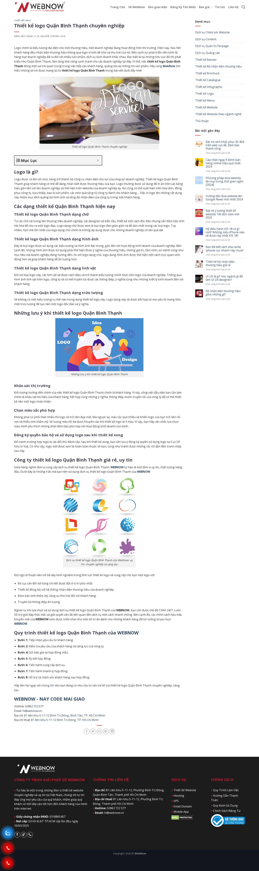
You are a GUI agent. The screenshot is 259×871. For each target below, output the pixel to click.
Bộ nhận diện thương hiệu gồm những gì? (223, 292)
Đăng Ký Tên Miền (183, 7)
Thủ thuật (202, 121)
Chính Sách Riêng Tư (226, 811)
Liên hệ (233, 7)
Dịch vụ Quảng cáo (207, 53)
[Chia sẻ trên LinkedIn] (112, 731)
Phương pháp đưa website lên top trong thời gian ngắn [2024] (224, 181)
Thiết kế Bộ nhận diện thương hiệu (218, 66)
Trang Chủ (117, 7)
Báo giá (204, 7)
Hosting (177, 796)
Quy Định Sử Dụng (224, 805)
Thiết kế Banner (206, 60)
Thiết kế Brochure (207, 73)
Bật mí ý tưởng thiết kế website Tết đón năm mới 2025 (222, 214)
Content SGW (57, 36)
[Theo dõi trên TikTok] (24, 835)
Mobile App (180, 812)
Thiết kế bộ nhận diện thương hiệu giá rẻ (220, 263)
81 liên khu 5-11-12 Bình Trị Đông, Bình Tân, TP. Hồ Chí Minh (64, 715)
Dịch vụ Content (205, 39)
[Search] (243, 7)
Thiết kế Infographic (208, 87)
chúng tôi (47, 685)
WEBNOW (128, 633)
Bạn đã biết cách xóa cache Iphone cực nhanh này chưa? (224, 248)
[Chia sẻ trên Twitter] (93, 731)
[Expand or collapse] (98, 160)
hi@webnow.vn (32, 711)
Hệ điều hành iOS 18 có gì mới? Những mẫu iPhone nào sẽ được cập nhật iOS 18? (225, 232)
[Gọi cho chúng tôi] (30, 835)
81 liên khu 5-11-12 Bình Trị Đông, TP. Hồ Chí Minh (64, 720)
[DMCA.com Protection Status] (182, 817)
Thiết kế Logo (22, 20)
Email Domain (181, 806)
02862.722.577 (34, 706)
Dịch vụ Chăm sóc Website (212, 32)
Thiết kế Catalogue (207, 80)
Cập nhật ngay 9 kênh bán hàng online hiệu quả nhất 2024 (223, 163)
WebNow (169, 66)
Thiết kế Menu (205, 100)
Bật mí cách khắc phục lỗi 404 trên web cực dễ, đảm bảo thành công (225, 145)
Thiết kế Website (206, 107)
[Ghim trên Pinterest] (106, 731)
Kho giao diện (157, 7)
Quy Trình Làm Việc (225, 790)
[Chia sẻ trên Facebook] (87, 731)
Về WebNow (136, 7)
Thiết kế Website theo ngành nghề (218, 114)
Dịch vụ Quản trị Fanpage (212, 46)
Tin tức (220, 7)
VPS (175, 801)
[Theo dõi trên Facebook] (17, 835)
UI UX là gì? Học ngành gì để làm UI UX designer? (224, 278)
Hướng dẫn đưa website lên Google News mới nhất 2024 (224, 197)
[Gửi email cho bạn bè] (99, 731)
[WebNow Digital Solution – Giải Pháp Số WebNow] (39, 7)
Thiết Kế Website (183, 790)
